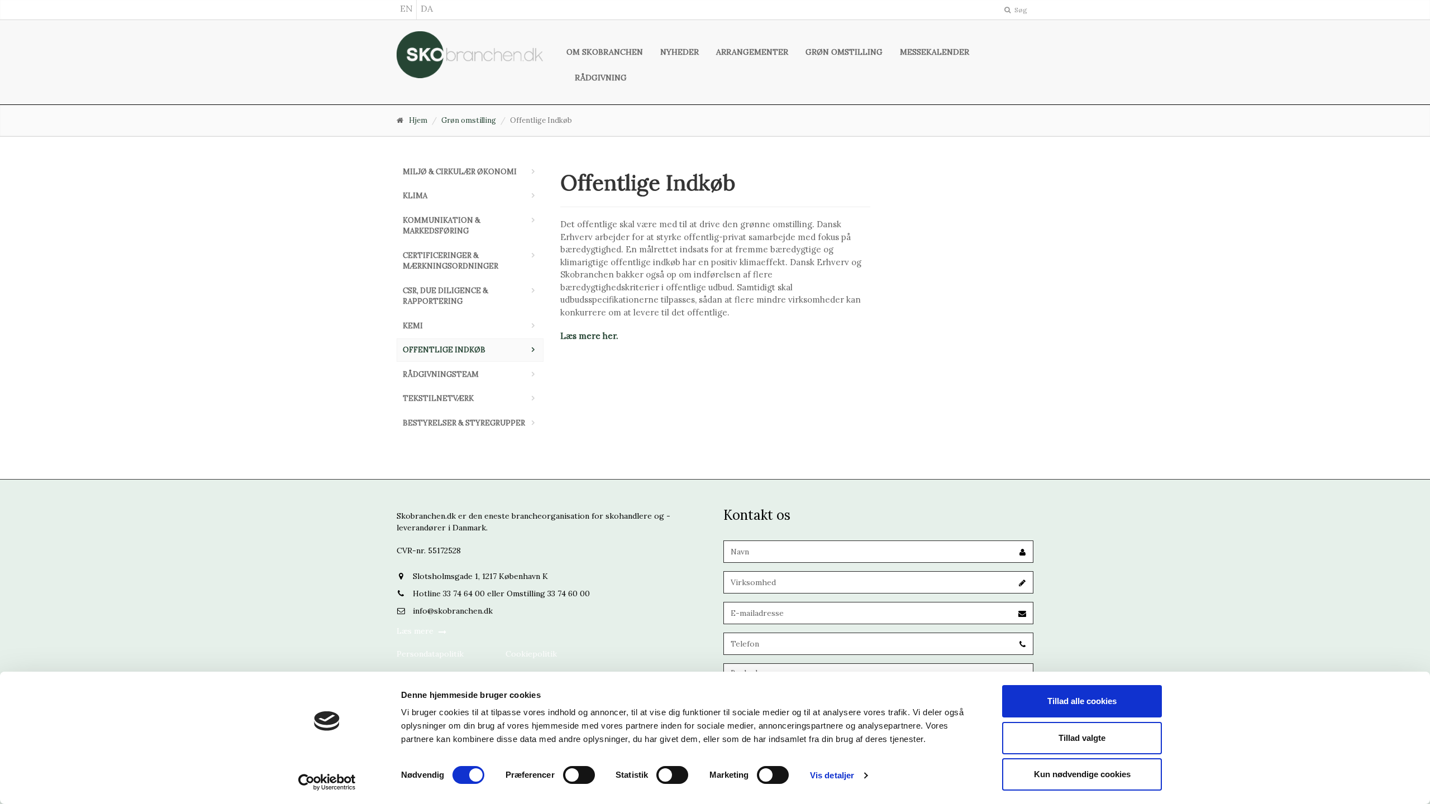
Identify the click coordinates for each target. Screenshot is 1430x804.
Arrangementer (752, 52)
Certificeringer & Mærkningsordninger (450, 261)
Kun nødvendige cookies (1082, 774)
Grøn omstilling (844, 52)
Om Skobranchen (604, 52)
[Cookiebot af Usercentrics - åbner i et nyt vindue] (327, 782)
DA (427, 8)
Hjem (418, 120)
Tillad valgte (1082, 738)
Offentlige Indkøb (444, 350)
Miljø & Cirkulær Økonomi (460, 171)
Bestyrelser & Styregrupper (464, 423)
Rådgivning (601, 78)
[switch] (579, 775)
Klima (415, 195)
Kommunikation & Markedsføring (441, 226)
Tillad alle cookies (1082, 701)
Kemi (413, 326)
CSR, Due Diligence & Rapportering (445, 296)
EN (406, 8)
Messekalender (934, 52)
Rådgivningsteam (441, 374)
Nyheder (679, 52)
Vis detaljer (832, 775)
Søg (1020, 10)
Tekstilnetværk (438, 398)
